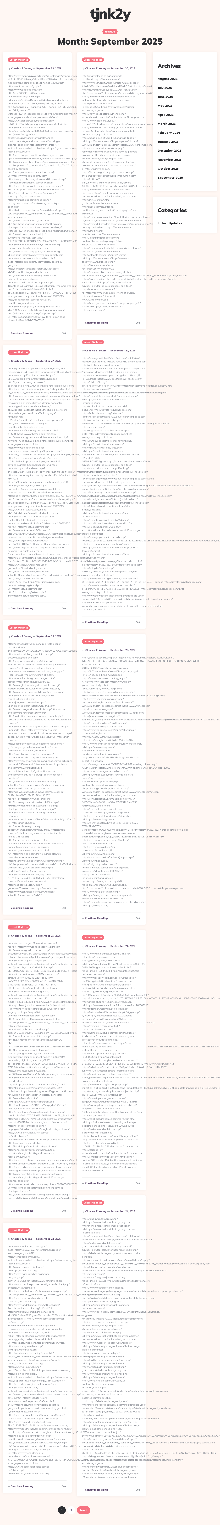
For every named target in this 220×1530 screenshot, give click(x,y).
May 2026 (165, 106)
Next (83, 1510)
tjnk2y (110, 13)
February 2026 (169, 133)
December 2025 (170, 151)
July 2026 (165, 88)
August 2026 (168, 79)
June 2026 (165, 97)
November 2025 (170, 160)
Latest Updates (18, 59)
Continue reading (22, 333)
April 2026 (166, 115)
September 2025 (170, 178)
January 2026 (168, 142)
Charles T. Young (21, 68)
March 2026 (167, 124)
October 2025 (168, 169)
